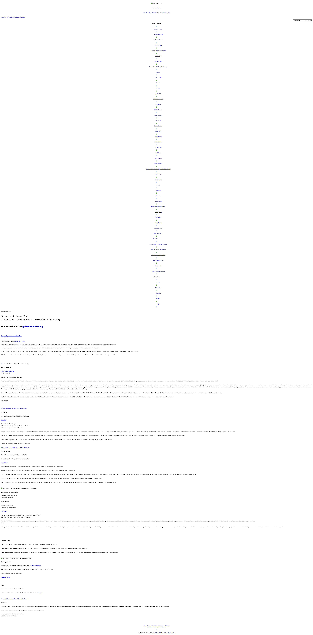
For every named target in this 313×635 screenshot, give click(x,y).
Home (2, 17)
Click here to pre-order (19, 341)
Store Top (19, 17)
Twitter (8, 577)
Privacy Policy (162, 632)
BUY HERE (4, 462)
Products (158, 298)
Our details (158, 287)
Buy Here (3, 420)
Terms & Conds (156, 8)
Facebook (3, 577)
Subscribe (24, 17)
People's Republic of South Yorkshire (11, 336)
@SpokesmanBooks (36, 565)
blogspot (40, 592)
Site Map (6, 17)
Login (166, 12)
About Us (158, 293)
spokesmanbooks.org (32, 326)
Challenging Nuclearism (7, 371)
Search (10, 17)
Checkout (153, 12)
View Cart (147, 12)
